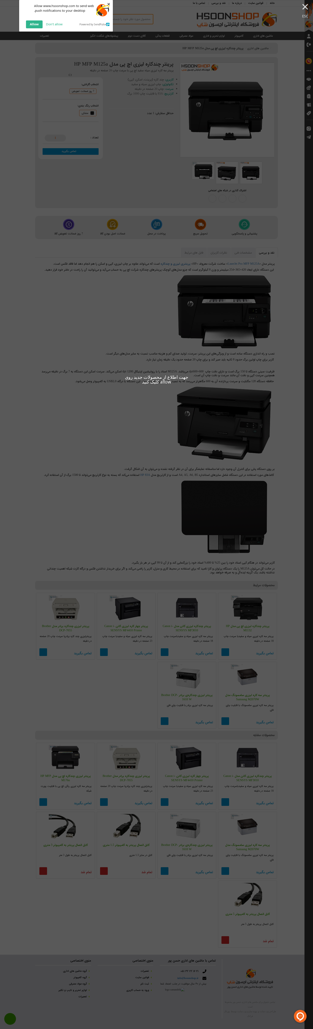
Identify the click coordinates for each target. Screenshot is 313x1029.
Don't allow (54, 24)
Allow (34, 24)
